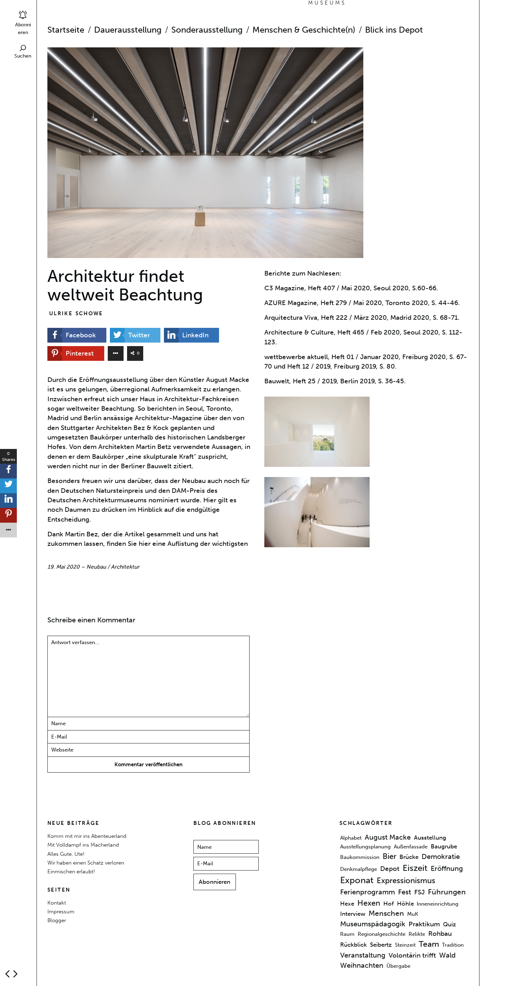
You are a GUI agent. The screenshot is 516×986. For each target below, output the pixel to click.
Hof (388, 903)
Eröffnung (447, 868)
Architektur (125, 566)
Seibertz (381, 944)
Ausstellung (430, 837)
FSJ (419, 892)
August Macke (388, 837)
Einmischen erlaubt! (71, 871)
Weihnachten (361, 965)
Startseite (65, 30)
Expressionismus (406, 880)
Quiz (449, 924)
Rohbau (440, 934)
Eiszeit (415, 868)
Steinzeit (405, 945)
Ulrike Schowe (76, 313)
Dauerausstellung (127, 30)
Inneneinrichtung (437, 904)
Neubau (96, 566)
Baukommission (359, 857)
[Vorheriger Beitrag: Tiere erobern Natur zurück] (15, 974)
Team (429, 944)
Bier (389, 856)
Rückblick (353, 944)
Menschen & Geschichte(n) (303, 30)
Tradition (453, 945)
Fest (404, 892)
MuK (412, 914)
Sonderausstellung (207, 30)
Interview (352, 914)
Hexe (347, 903)
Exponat (356, 880)
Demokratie (441, 856)
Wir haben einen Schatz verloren (85, 862)
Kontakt (56, 902)
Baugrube (444, 846)
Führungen (447, 891)
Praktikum (424, 924)
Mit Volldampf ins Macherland (83, 844)
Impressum (60, 911)
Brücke (408, 856)
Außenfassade (411, 847)
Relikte (417, 934)
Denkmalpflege (358, 869)
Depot (389, 869)
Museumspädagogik (372, 924)
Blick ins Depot (394, 30)
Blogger (56, 920)
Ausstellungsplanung (365, 847)
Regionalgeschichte (381, 934)
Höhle (405, 903)
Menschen (386, 913)
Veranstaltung (362, 955)
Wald (447, 955)
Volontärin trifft (412, 955)
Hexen (368, 903)
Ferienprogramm (367, 892)
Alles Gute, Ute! (66, 854)
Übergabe (398, 966)
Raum (347, 934)
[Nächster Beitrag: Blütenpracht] (7, 974)
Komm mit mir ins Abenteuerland (86, 836)
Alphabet (351, 838)
